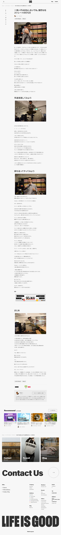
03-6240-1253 (54, 493)
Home (3, 5)
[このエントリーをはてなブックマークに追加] (5, 17)
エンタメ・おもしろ (7, 5)
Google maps (54, 503)
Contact (56, 1)
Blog (52, 1)
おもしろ (12, 5)
